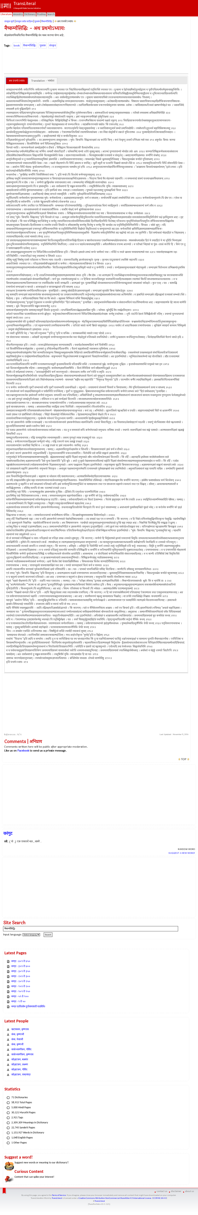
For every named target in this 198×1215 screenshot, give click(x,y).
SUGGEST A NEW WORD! (181, 853)
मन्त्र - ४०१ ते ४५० (20, 961)
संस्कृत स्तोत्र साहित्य (24, 21)
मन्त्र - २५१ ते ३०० (20, 976)
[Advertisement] (96, 60)
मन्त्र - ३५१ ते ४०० (20, 966)
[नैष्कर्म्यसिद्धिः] (55, 21)
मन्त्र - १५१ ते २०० (20, 986)
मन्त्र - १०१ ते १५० (20, 991)
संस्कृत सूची (9, 21)
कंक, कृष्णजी (17, 1044)
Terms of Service (59, 1195)
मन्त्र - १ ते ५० (18, 1001)
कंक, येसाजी (17, 1039)
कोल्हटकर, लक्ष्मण (19, 1064)
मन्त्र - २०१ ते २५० (20, 981)
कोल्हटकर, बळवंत (19, 1059)
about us (189, 1191)
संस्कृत (52, 46)
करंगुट (7, 833)
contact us (162, 1191)
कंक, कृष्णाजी (17, 1034)
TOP (183, 759)
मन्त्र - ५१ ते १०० (20, 996)
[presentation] (17, 81)
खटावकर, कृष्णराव (20, 1029)
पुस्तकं (37, 21)
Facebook (23, 751)
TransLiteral (57, 1198)
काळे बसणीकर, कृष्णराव (22, 1054)
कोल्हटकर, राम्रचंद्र (21, 1074)
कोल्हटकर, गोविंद (19, 1069)
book (17, 46)
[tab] (17, 81)
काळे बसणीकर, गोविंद (21, 1049)
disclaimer (176, 1191)
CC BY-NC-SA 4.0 (159, 1198)
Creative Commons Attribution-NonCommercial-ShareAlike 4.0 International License (115, 1198)
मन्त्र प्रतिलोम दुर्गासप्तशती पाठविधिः (28, 1006)
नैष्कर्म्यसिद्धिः (46, 21)
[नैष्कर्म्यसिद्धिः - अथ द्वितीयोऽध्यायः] (75, 21)
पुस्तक (43, 46)
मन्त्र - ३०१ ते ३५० (20, 971)
